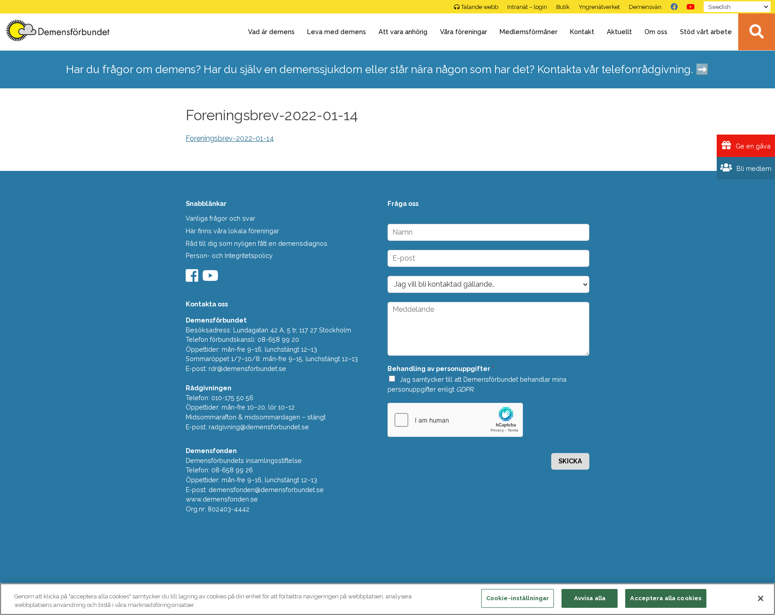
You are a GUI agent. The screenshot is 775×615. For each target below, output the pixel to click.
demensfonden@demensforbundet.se (266, 489)
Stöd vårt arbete (706, 31)
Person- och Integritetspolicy (229, 255)
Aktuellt (619, 31)
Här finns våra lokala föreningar (232, 231)
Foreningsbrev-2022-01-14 (230, 138)
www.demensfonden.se (222, 499)
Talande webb (479, 7)
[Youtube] (211, 278)
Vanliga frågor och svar (220, 218)
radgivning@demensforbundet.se (259, 427)
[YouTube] (690, 6)
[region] (387, 599)
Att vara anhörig (403, 31)
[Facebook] (674, 6)
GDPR (464, 389)
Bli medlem (753, 168)
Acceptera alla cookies (665, 598)
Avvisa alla (589, 598)
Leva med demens (336, 31)
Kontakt (582, 31)
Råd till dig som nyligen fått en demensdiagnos (256, 243)
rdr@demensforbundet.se (247, 368)
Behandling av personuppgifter (441, 368)
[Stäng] (761, 598)
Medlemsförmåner (528, 31)
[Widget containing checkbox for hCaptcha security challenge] (455, 420)
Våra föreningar (463, 31)
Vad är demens (271, 31)
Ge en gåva (752, 146)
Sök (756, 31)
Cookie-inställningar (517, 598)
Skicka (570, 461)
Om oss (655, 31)
